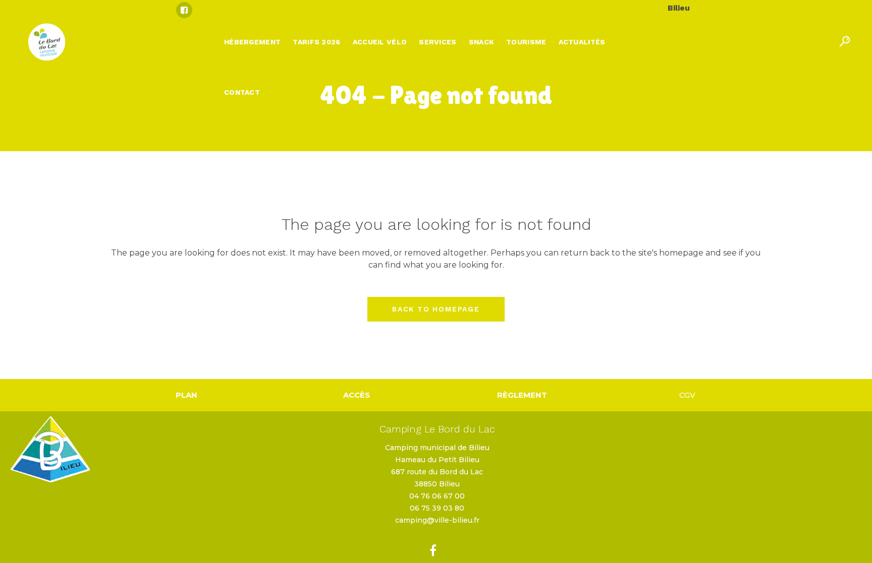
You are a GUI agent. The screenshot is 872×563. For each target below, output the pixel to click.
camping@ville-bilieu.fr (437, 520)
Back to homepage (436, 309)
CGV (687, 395)
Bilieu (679, 8)
